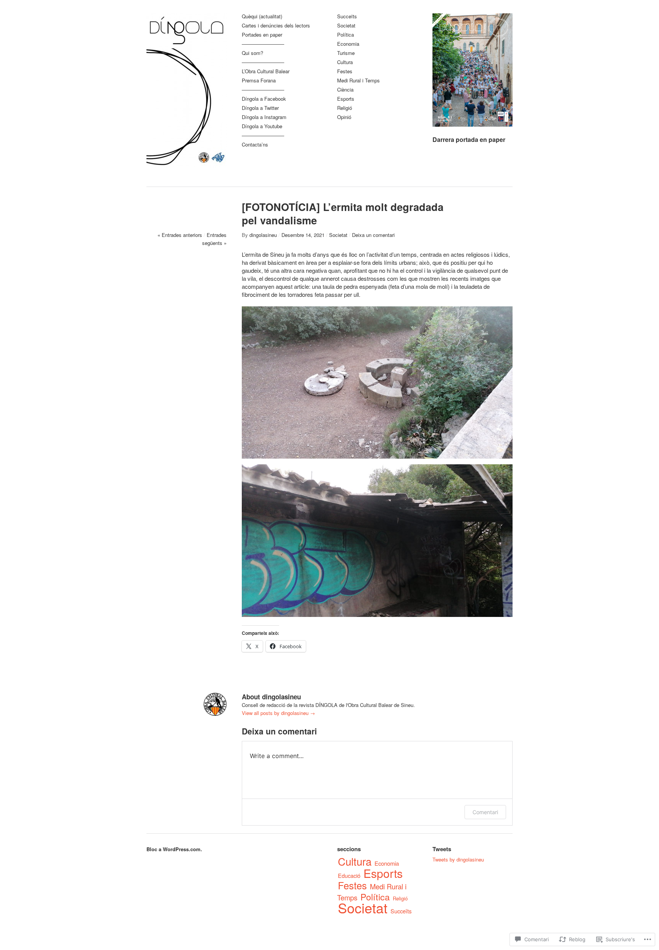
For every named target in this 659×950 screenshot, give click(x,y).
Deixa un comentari (373, 234)
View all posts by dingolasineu (278, 713)
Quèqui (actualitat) (262, 16)
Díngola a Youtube (262, 126)
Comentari (485, 812)
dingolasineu (263, 234)
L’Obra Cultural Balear (265, 71)
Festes (344, 71)
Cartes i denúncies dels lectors (276, 26)
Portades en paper (262, 35)
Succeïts (347, 16)
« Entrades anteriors (180, 234)
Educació (349, 875)
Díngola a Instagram (264, 117)
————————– (263, 44)
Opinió (344, 117)
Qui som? (252, 53)
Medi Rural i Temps (358, 80)
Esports (345, 99)
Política (345, 35)
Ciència (345, 90)
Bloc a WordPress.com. (174, 849)
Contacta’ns (255, 145)
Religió (344, 108)
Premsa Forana (259, 80)
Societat (346, 26)
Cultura (345, 62)
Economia (348, 44)
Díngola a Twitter (260, 108)
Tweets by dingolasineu (458, 859)
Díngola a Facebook (264, 99)
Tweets (441, 849)
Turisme (346, 53)
